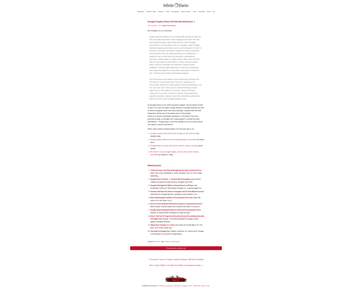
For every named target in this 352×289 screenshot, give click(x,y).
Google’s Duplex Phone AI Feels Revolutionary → (171, 21)
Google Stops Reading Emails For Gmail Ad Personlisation (173, 210)
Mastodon (177, 286)
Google (167, 241)
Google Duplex (175, 241)
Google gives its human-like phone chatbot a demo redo (172, 146)
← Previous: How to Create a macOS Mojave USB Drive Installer (176, 259)
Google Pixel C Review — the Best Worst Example (170, 179)
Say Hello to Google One (160, 231)
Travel (167, 11)
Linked (195, 11)
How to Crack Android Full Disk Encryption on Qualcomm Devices (176, 204)
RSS (190, 286)
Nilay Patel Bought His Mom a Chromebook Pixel (169, 198)
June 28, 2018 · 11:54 (154, 25)
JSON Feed (196, 286)
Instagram (185, 286)
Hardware (161, 11)
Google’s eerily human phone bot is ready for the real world (173, 133)
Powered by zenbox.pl (176, 248)
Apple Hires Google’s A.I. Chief (162, 225)
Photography (175, 11)
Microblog (202, 11)
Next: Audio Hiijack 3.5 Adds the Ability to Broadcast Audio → (176, 265)
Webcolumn (141, 11)
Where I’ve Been (185, 11)
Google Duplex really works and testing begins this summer (173, 139)
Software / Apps (151, 11)
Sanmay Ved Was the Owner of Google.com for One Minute (174, 191)
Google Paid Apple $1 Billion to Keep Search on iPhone (172, 185)
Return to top (205, 286)
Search (209, 11)
